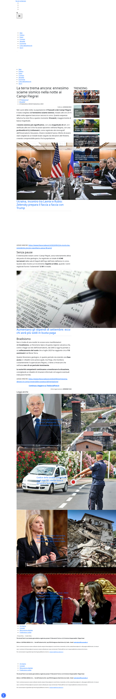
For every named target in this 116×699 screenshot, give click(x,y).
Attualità (22, 41)
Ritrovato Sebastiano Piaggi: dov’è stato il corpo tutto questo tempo (86, 113)
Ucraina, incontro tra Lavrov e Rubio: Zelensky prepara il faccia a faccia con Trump (40, 205)
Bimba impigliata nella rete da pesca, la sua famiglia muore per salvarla (86, 172)
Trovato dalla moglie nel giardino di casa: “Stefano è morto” (86, 129)
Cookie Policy (28, 636)
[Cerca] (17, 12)
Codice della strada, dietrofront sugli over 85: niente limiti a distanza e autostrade (52, 480)
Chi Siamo (23, 626)
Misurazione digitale (26, 630)
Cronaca (22, 39)
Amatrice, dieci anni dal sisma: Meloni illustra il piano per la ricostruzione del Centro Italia (51, 538)
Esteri (21, 37)
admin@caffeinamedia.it (81, 642)
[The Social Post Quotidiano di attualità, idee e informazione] (66, 25)
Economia (23, 43)
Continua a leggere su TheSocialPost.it (44, 386)
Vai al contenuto (21, 1)
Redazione (24, 100)
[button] (4, 695)
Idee (21, 33)
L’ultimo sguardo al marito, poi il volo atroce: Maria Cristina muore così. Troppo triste (86, 157)
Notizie (76, 97)
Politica (22, 35)
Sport (21, 48)
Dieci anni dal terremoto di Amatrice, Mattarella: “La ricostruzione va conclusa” (49, 422)
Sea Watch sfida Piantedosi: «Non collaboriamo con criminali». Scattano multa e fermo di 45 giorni (53, 595)
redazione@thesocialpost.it (56, 652)
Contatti (22, 628)
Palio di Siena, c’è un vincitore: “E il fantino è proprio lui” (86, 100)
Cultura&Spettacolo (26, 46)
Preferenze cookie (25, 632)
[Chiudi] (19, 16)
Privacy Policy (20, 636)
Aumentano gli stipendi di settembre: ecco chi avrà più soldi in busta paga (43, 331)
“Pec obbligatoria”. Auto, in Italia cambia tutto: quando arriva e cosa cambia (86, 142)
